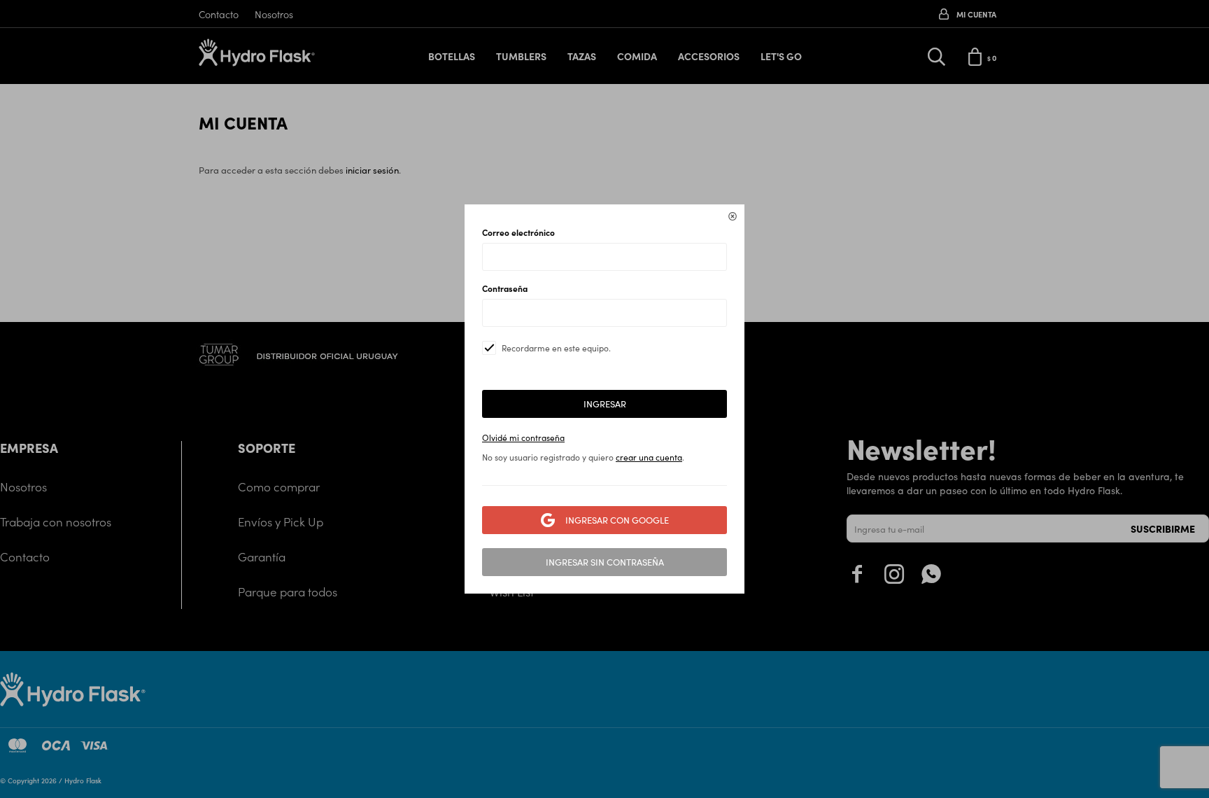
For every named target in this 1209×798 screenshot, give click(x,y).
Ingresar (605, 403)
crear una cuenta (649, 457)
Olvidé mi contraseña (523, 437)
